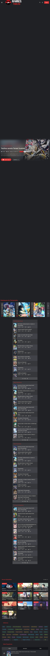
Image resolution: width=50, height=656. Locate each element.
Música (9, 637)
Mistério (46, 634)
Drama (37, 629)
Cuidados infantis (18, 629)
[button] (47, 155)
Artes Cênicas (34, 626)
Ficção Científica (19, 631)
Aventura (40, 626)
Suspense (16, 639)
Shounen (46, 637)
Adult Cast (9, 626)
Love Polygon (15, 634)
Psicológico (19, 637)
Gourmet (36, 631)
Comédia (4, 629)
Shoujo (41, 637)
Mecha (37, 634)
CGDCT (46, 626)
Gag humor (26, 631)
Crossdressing (10, 629)
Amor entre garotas (17, 626)
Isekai (3, 634)
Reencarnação (25, 637)
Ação (4, 626)
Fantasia (4, 631)
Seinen (37, 637)
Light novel (9, 634)
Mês (40, 648)
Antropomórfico (26, 626)
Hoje (9, 648)
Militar (41, 634)
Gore (31, 631)
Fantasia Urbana (11, 631)
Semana (25, 648)
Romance (32, 637)
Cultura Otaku (26, 629)
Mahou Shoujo (31, 634)
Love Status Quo (23, 634)
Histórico (46, 631)
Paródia (13, 637)
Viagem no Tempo (26, 639)
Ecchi (42, 629)
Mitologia (4, 637)
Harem (40, 631)
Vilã (45, 639)
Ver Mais (24, 378)
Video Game (37, 639)
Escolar (46, 629)
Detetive (32, 629)
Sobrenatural (6, 639)
